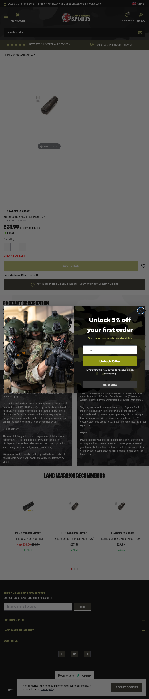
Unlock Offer (110, 361)
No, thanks (110, 384)
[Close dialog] (141, 310)
